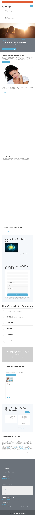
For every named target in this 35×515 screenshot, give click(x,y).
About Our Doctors (6, 61)
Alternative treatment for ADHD (21, 446)
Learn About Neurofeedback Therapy (9, 49)
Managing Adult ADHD (6, 156)
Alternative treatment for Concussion (12, 447)
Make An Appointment (17, 1)
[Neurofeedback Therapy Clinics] (8, 6)
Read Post (8, 397)
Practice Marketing (12, 513)
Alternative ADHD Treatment (6, 160)
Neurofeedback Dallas (5, 504)
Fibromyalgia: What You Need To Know (9, 385)
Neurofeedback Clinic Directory (7, 478)
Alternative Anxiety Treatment (7, 231)
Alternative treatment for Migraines (25, 449)
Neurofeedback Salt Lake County (6, 499)
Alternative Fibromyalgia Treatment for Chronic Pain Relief (14, 85)
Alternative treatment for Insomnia (24, 448)
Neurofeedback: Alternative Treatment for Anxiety (12, 227)
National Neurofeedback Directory (20, 513)
